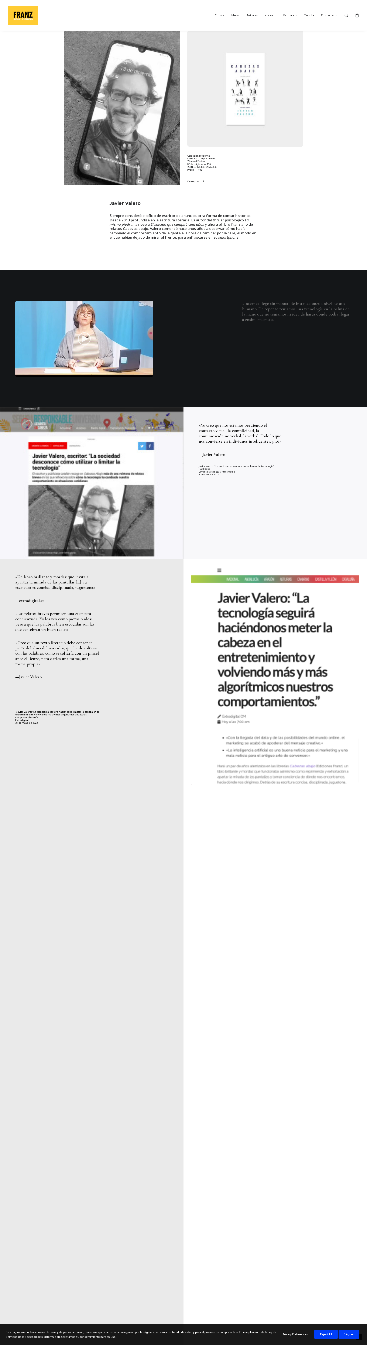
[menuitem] (219, 15)
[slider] (81, 373)
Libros (235, 15)
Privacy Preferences (295, 1334)
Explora (288, 15)
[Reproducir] (18, 373)
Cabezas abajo (135, 228)
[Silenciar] (144, 373)
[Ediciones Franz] (23, 15)
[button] (349, 15)
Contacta (327, 15)
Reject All (326, 1334)
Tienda (309, 15)
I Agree (349, 1334)
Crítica (219, 15)
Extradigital (21, 720)
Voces (269, 15)
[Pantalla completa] (150, 373)
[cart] (356, 15)
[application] (84, 339)
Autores (252, 15)
